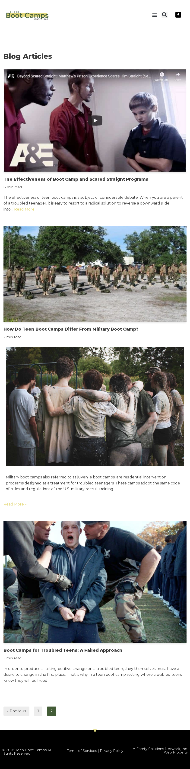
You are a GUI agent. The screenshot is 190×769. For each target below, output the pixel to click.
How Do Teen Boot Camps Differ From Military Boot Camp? (70, 329)
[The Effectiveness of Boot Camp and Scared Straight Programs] (95, 120)
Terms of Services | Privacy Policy (95, 750)
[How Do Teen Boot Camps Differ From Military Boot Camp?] (95, 274)
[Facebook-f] (178, 15)
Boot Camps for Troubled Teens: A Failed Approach (62, 650)
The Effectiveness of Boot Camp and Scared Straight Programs (75, 179)
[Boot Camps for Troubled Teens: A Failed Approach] (95, 582)
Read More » (25, 209)
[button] (154, 15)
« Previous (16, 711)
